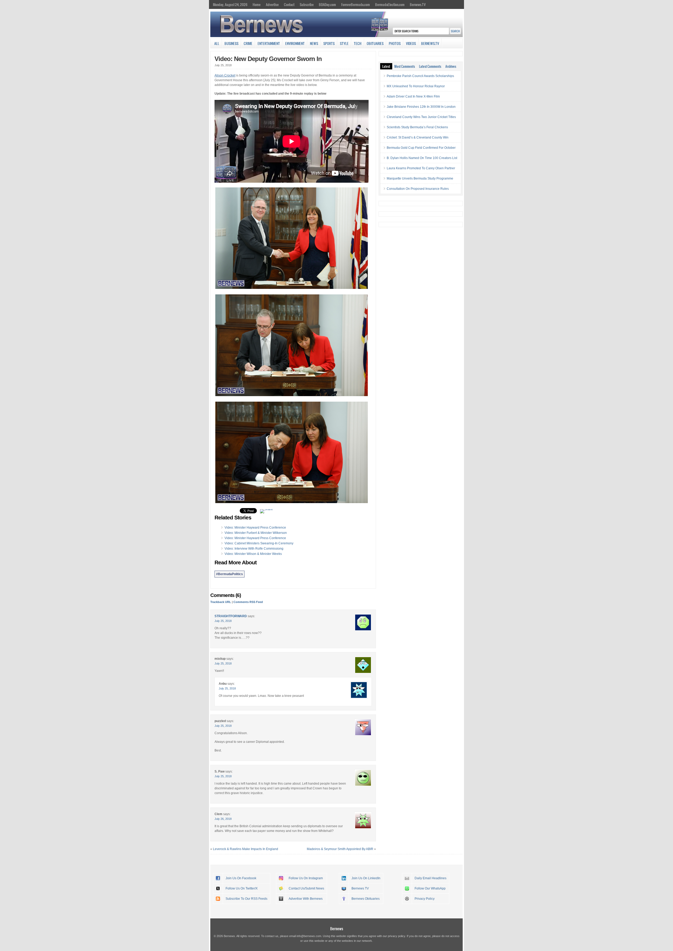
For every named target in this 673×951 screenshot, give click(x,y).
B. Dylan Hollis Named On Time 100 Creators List (422, 158)
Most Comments (404, 66)
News (314, 43)
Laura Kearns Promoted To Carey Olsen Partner (421, 168)
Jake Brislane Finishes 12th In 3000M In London (421, 107)
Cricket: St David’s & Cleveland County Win (417, 137)
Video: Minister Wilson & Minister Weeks (253, 554)
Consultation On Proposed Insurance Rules (418, 189)
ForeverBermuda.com (355, 4)
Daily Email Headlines (430, 878)
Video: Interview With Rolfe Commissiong (254, 548)
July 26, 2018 (223, 818)
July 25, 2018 (223, 620)
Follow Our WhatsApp (430, 888)
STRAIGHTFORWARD (231, 616)
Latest (386, 66)
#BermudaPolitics (229, 574)
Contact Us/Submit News (306, 888)
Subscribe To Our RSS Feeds (246, 899)
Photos (395, 43)
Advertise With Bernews (306, 899)
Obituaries (375, 43)
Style (344, 43)
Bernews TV (360, 888)
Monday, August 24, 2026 (230, 4)
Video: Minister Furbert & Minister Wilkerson (256, 533)
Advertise (272, 4)
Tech (357, 43)
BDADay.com (327, 4)
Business (231, 43)
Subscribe (307, 4)
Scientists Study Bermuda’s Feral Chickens (417, 127)
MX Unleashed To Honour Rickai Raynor (416, 86)
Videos (411, 43)
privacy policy (396, 936)
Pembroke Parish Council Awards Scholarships (420, 76)
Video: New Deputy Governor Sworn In (268, 58)
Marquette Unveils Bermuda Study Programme (420, 178)
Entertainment (269, 43)
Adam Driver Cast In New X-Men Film (413, 96)
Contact (289, 4)
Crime (248, 43)
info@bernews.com (309, 936)
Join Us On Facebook (241, 878)
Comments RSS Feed (248, 602)
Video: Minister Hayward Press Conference (255, 527)
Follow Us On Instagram (306, 878)
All (216, 43)
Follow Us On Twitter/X (242, 888)
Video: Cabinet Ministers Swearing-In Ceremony (259, 543)
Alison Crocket (225, 75)
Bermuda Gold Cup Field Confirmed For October (421, 148)
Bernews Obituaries (365, 899)
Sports (329, 43)
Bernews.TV (418, 4)
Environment (295, 43)
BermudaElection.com (390, 4)
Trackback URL (220, 602)
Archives (450, 66)
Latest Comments (430, 66)
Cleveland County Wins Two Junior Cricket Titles (421, 117)
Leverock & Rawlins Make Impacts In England (245, 849)
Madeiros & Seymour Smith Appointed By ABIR (340, 849)
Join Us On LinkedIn (365, 878)
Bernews (336, 928)
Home (257, 4)
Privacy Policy (425, 899)
